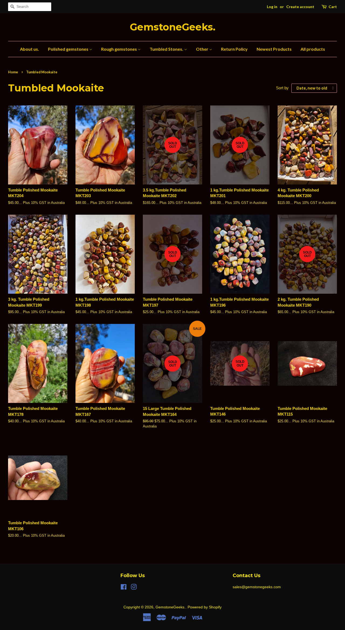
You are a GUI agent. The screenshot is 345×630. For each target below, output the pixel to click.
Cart (333, 6)
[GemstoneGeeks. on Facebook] (123, 588)
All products (313, 49)
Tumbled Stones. (167, 49)
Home (13, 72)
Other (202, 49)
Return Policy (234, 49)
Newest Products (274, 49)
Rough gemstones (119, 49)
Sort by (282, 87)
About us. (29, 49)
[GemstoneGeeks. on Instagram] (134, 588)
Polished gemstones (68, 49)
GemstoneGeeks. (172, 27)
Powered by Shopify (205, 607)
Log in (272, 6)
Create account (300, 6)
